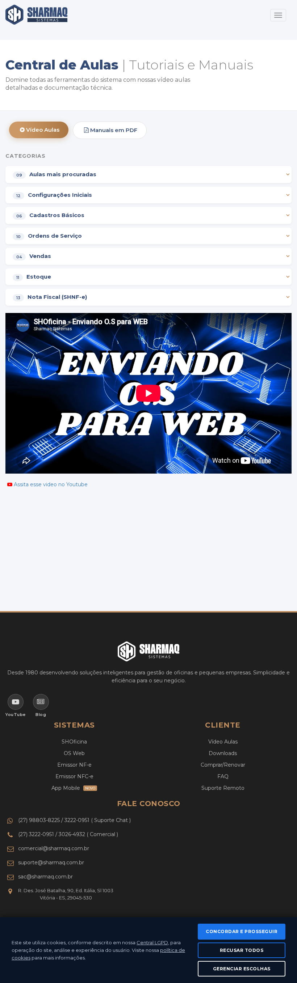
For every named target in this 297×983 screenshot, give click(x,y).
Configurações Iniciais (54, 195)
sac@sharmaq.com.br (45, 876)
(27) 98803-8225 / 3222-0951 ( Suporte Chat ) (74, 820)
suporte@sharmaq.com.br (51, 862)
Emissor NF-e (74, 765)
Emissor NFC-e (74, 776)
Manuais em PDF (113, 130)
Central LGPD (152, 942)
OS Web (74, 753)
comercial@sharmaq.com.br (53, 848)
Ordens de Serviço (49, 236)
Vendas (33, 256)
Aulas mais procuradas (56, 174)
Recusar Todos (242, 950)
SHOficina (74, 741)
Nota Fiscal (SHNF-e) (51, 297)
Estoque (33, 277)
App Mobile (73, 788)
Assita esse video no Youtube (51, 484)
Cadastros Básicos (50, 215)
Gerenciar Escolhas (242, 968)
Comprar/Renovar (223, 765)
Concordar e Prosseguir (241, 931)
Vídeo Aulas (42, 129)
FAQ (223, 776)
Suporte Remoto (222, 788)
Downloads (223, 753)
